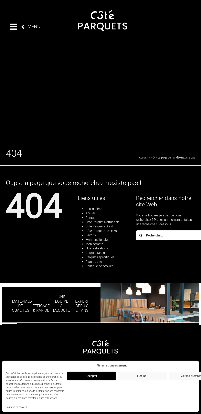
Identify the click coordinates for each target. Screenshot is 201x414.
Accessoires (94, 209)
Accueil (91, 213)
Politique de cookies (16, 407)
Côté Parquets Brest (99, 226)
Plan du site (94, 262)
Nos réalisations (97, 248)
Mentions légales (97, 240)
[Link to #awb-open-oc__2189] (13, 27)
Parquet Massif (96, 253)
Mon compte (94, 244)
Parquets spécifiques (100, 257)
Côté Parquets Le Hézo (101, 231)
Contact (91, 218)
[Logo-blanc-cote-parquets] (102, 11)
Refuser (142, 375)
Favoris (91, 235)
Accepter (91, 375)
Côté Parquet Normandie (103, 222)
